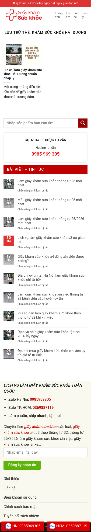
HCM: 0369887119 (71, 526)
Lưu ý (85, 15)
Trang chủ (59, 15)
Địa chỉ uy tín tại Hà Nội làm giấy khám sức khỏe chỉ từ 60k (51, 277)
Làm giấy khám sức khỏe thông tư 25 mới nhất (50, 183)
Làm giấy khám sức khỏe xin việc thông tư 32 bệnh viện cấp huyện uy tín (50, 296)
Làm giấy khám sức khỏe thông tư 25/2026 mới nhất (51, 221)
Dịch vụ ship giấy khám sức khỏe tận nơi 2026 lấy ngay (49, 334)
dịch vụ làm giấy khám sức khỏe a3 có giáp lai (51, 240)
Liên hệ (76, 15)
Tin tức (68, 15)
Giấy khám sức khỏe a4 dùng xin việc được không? (51, 258)
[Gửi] (83, 123)
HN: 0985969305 (26, 526)
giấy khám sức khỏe (40, 426)
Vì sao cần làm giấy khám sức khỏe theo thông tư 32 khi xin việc (49, 315)
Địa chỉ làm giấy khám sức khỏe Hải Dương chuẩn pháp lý (23, 74)
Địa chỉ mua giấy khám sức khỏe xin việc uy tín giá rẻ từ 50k (51, 353)
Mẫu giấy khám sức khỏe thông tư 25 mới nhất (50, 202)
